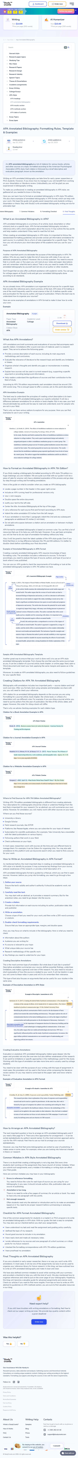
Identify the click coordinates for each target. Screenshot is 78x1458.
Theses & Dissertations (18, 81)
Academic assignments (18, 85)
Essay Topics (14, 117)
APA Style (13, 95)
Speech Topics (14, 78)
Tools (27, 1437)
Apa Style (10, 40)
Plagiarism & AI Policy (9, 1410)
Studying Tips (14, 60)
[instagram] (14, 1382)
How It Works (8, 1429)
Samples (28, 1424)
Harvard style (14, 53)
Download (60, 323)
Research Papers (15, 67)
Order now (39, 1322)
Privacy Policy (7, 1392)
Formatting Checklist (49, 211)
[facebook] (18, 1382)
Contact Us (7, 1437)
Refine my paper (66, 11)
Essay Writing (14, 88)
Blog (27, 1429)
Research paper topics (17, 57)
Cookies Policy (7, 1406)
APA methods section (18, 109)
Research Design (15, 71)
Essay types (13, 120)
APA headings (15, 98)
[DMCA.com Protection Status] (66, 1449)
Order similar (60, 330)
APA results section (17, 105)
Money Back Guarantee (9, 1399)
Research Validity (15, 74)
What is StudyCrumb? (11, 1424)
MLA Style (13, 64)
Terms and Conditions (9, 1396)
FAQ (4, 1433)
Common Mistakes (27, 211)
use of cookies (38, 1447)
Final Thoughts (70, 211)
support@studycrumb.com (57, 1434)
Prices (27, 1433)
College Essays (15, 92)
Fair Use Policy (7, 1403)
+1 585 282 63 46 (54, 1430)
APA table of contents (18, 112)
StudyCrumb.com (10, 1454)
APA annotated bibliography (20, 102)
